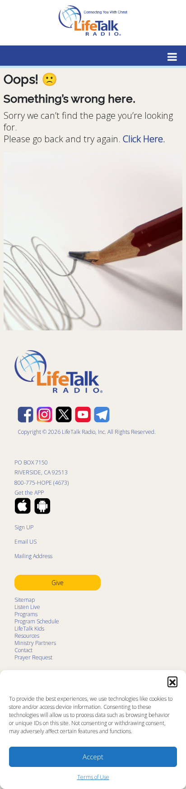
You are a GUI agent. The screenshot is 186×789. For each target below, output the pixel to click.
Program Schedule (36, 621)
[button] (172, 681)
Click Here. (144, 139)
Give (57, 582)
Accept (93, 756)
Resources (26, 636)
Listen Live (27, 607)
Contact (23, 650)
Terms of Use (93, 777)
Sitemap (24, 600)
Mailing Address (33, 556)
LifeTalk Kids (29, 628)
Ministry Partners (35, 643)
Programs (25, 614)
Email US (25, 542)
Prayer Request (33, 657)
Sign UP (23, 527)
